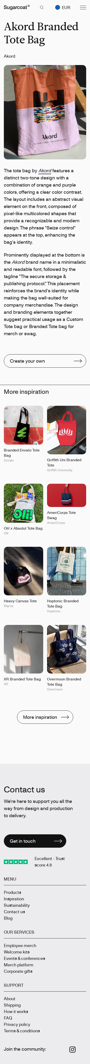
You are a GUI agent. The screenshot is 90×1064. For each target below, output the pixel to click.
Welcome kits (17, 951)
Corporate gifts (18, 971)
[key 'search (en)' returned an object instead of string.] (42, 7)
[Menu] (83, 7)
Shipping (12, 1005)
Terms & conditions (22, 1030)
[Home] (17, 7)
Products (12, 892)
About (9, 998)
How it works (16, 1011)
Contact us (14, 911)
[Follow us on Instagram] (72, 1049)
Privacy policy (17, 1024)
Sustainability (17, 905)
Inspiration (14, 898)
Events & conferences (24, 958)
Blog (8, 918)
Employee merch (20, 945)
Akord (44, 170)
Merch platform (18, 964)
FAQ (8, 1017)
